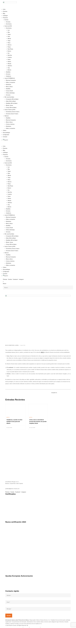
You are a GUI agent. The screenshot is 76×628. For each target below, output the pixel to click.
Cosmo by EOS (8, 26)
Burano (9, 51)
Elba (9, 32)
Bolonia (9, 70)
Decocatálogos (6, 132)
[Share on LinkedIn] (62, 393)
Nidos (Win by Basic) (11, 101)
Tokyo (9, 40)
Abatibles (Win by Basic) (11, 103)
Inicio (4, 9)
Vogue (9, 34)
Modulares (8, 84)
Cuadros (10, 57)
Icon (9, 30)
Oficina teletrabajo (10, 93)
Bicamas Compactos (11, 80)
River (9, 36)
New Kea (10, 55)
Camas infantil (9, 90)
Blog (4, 13)
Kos (8, 53)
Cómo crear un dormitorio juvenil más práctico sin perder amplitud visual (38, 421)
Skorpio (9, 63)
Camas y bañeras (10, 124)
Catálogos (5, 15)
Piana (9, 42)
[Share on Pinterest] (67, 393)
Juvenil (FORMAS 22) (10, 78)
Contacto (5, 136)
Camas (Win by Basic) (11, 107)
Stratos (9, 61)
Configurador (6, 134)
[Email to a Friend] (69, 393)
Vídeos (4, 130)
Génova (9, 45)
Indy (9, 67)
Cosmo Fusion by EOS (10, 109)
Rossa (9, 47)
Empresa (5, 11)
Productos (5, 17)
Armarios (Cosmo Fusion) (12, 113)
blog (6, 345)
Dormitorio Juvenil (13, 345)
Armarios (8, 22)
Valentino (10, 65)
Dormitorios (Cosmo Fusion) (12, 111)
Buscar (4, 283)
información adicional (47, 623)
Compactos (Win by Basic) (12, 99)
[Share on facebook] (58, 393)
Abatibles (8, 72)
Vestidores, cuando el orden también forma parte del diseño (14, 421)
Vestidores (8, 76)
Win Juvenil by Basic (9, 97)
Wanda (9, 38)
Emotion (6, 19)
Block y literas (9, 86)
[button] (38, 144)
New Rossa (10, 49)
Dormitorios (9, 24)
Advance (7, 116)
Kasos (9, 59)
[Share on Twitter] (60, 393)
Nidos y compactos (10, 82)
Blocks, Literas (9, 105)
